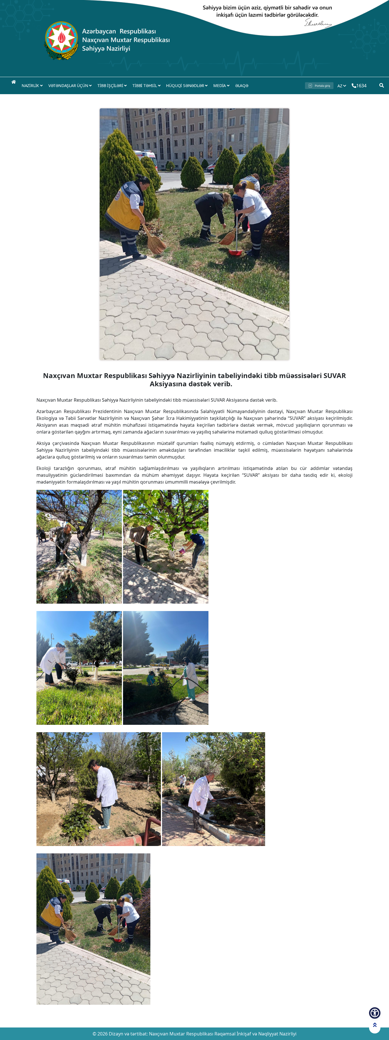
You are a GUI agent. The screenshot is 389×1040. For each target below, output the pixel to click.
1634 (361, 85)
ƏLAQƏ (241, 85)
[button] (374, 1013)
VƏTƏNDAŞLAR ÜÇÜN (68, 85)
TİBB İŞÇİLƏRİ (110, 85)
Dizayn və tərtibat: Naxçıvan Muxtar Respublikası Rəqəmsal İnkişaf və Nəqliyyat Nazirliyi (202, 1034)
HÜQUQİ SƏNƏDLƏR (185, 85)
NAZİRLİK (31, 85)
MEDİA (220, 85)
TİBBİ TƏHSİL (145, 85)
